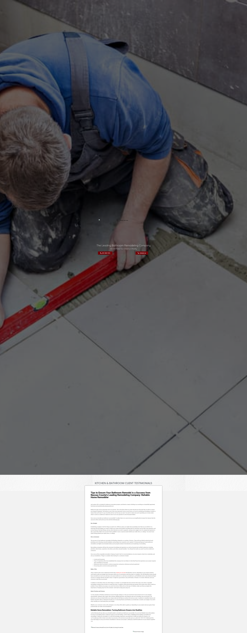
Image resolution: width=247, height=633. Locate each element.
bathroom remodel (121, 572)
